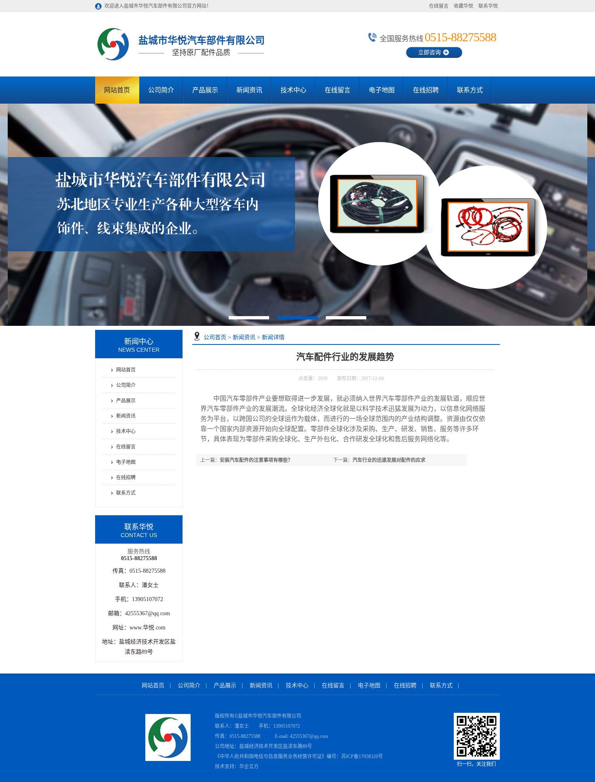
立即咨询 (429, 52)
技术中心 (293, 90)
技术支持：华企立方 (237, 766)
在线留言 (438, 6)
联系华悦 (488, 6)
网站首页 (117, 90)
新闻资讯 (249, 90)
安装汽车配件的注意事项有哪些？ (256, 460)
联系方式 (470, 90)
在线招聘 (426, 90)
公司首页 (215, 337)
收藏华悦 (463, 6)
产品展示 (205, 90)
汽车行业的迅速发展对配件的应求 (389, 460)
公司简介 (161, 90)
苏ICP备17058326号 (362, 756)
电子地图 (382, 90)
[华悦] (113, 61)
